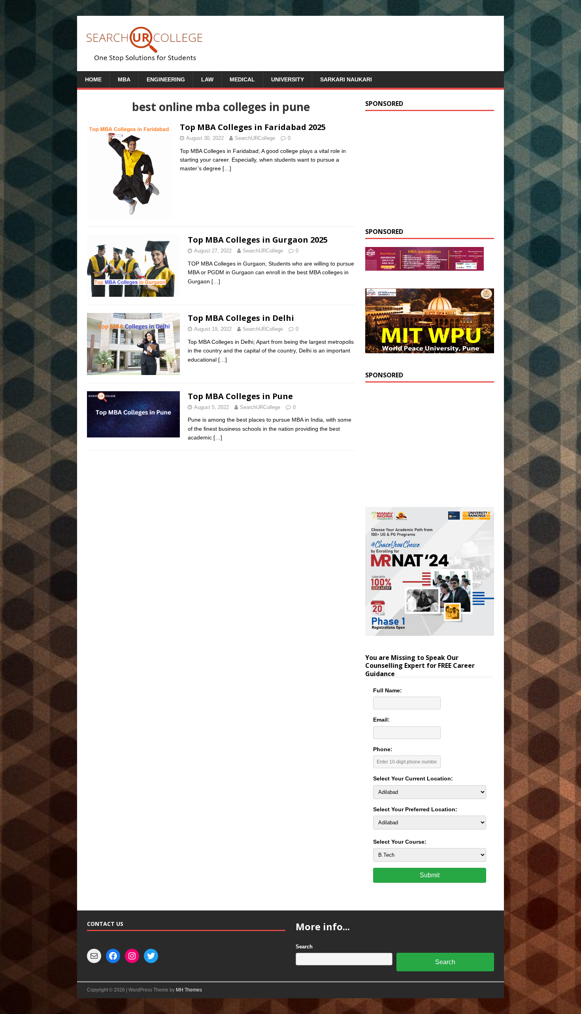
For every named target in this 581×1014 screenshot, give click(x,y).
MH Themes (189, 990)
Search (304, 947)
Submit (430, 875)
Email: (381, 719)
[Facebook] (113, 956)
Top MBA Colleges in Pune (240, 396)
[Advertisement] (429, 168)
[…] (227, 168)
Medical (242, 79)
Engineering (166, 79)
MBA (124, 79)
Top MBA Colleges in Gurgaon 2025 (258, 239)
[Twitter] (151, 956)
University (287, 79)
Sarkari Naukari (346, 79)
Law (207, 79)
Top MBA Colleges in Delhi (241, 318)
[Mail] (94, 956)
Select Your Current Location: (413, 778)
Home (93, 79)
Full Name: (387, 690)
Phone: (382, 749)
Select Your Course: (399, 842)
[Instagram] (132, 956)
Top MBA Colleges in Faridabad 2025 (253, 127)
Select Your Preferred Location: (415, 809)
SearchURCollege (255, 138)
